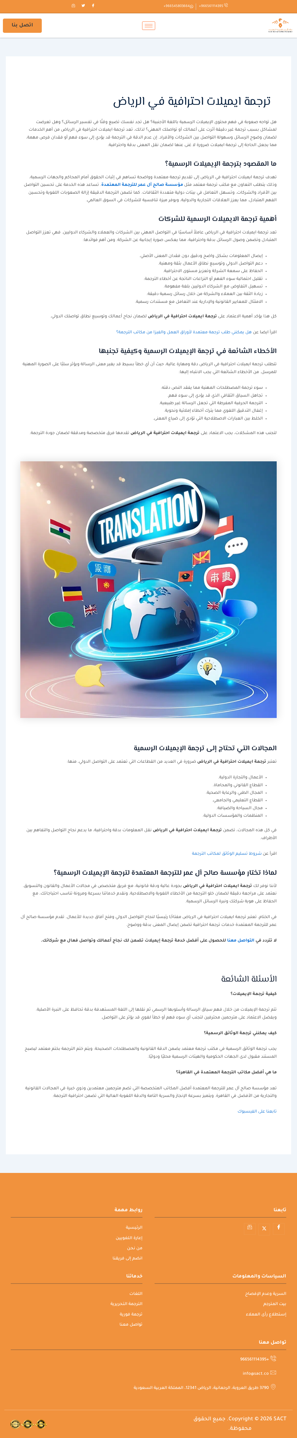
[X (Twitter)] (264, 1229)
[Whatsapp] (279, 1424)
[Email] (250, 1229)
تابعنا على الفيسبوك (257, 1112)
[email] (73, 6)
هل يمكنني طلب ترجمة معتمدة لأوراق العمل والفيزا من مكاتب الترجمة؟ (184, 332)
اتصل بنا (22, 25)
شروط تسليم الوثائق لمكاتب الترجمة (227, 854)
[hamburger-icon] (148, 25)
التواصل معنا (240, 941)
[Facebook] (93, 6)
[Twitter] (83, 6)
